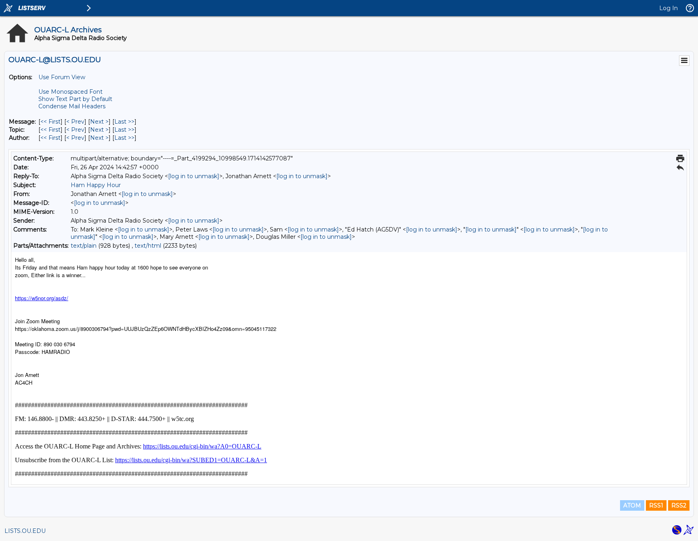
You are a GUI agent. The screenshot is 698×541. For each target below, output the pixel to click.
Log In (668, 8)
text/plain (84, 245)
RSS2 (678, 505)
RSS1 (656, 505)
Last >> (124, 121)
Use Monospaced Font (70, 91)
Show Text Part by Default (75, 99)
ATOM (632, 505)
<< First (50, 121)
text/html (148, 245)
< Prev (75, 121)
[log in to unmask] (193, 176)
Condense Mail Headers (71, 106)
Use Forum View (61, 77)
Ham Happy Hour (96, 185)
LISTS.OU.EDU (25, 531)
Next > (99, 121)
